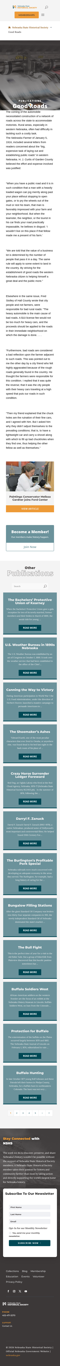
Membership (38, 1271)
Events (25, 1276)
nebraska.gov (13, 1355)
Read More (30, 627)
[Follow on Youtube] (25, 1291)
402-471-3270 (8, 1315)
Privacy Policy (14, 1282)
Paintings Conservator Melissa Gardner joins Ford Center (30, 498)
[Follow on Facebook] (8, 1291)
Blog (24, 1271)
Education (12, 1276)
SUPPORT (6, 1323)
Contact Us (7, 1326)
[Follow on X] (20, 1291)
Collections (12, 1271)
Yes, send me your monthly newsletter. (24, 1234)
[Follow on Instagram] (14, 1291)
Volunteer (38, 1276)
